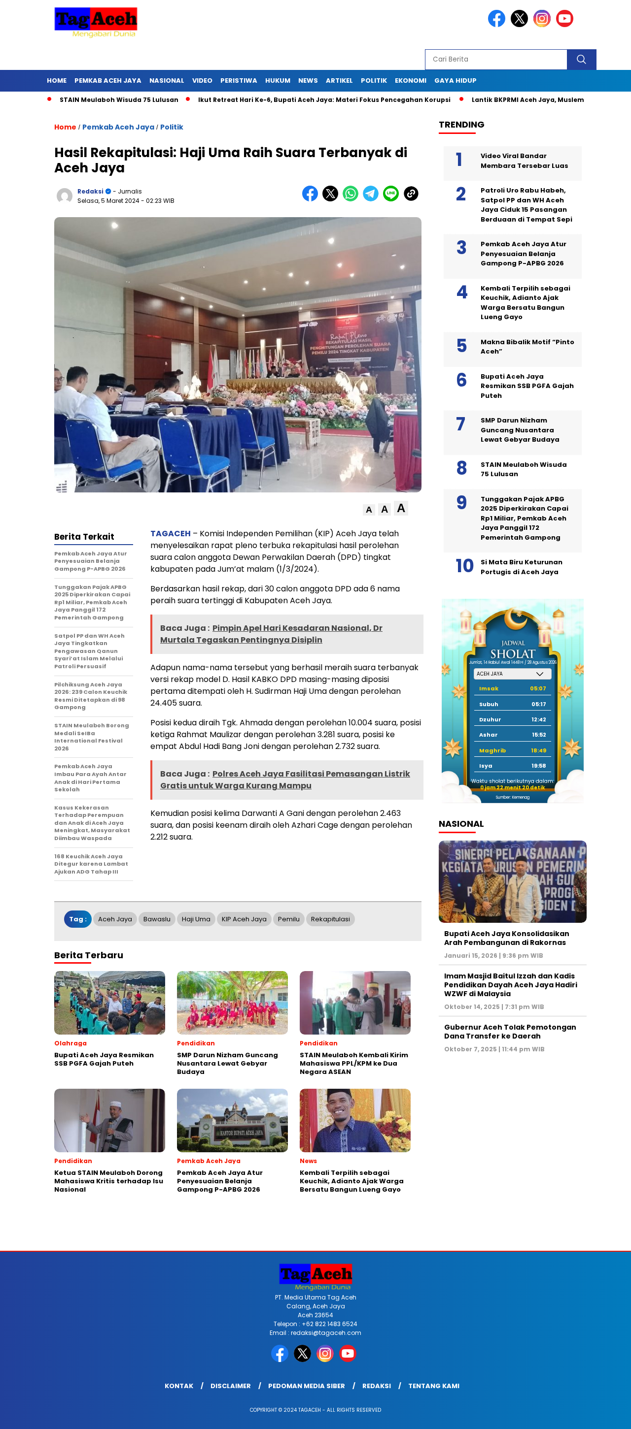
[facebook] (498, 25)
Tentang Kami (433, 1386)
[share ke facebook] (312, 199)
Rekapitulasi (330, 919)
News (308, 80)
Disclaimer (230, 1386)
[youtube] (566, 25)
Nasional (166, 80)
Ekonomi (410, 80)
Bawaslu (157, 919)
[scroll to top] (604, 1414)
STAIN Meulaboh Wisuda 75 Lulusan (75, 100)
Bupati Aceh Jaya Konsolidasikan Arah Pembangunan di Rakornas (506, 938)
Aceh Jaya (115, 919)
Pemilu (289, 919)
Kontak (179, 1386)
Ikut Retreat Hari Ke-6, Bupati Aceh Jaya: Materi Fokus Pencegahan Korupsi (282, 100)
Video (202, 80)
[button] (369, 510)
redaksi (90, 191)
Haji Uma (196, 919)
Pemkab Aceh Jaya (107, 80)
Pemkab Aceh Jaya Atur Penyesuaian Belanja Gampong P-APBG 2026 (523, 253)
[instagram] (543, 25)
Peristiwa (238, 80)
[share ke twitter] (332, 199)
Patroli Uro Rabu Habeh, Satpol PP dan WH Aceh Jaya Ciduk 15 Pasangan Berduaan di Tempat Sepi (526, 205)
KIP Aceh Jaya (244, 919)
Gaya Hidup (455, 80)
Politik (374, 80)
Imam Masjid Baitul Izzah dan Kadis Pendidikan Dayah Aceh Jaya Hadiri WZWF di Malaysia (510, 985)
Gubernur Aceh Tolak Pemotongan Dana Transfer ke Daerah (510, 1031)
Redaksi (376, 1386)
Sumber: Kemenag (512, 798)
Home (57, 80)
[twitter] (521, 25)
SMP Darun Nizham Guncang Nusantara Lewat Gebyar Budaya (520, 430)
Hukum (277, 80)
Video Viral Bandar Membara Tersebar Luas (524, 160)
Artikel (339, 80)
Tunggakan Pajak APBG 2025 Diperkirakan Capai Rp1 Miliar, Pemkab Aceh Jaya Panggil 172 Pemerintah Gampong (524, 518)
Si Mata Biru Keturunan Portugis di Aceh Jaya (521, 567)
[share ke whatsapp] (353, 199)
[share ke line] (393, 199)
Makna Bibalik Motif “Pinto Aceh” (527, 347)
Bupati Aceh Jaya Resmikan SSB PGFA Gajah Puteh (527, 386)
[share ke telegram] (373, 199)
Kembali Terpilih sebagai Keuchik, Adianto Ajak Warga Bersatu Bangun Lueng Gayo (525, 303)
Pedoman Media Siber (306, 1386)
